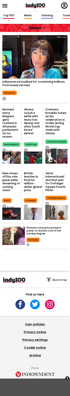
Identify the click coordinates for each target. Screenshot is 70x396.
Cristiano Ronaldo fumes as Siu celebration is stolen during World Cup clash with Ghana (55, 121)
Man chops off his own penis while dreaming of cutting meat (11, 181)
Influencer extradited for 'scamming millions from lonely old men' (33, 83)
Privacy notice (35, 332)
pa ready (30, 200)
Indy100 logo (35, 5)
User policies (35, 324)
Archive (35, 355)
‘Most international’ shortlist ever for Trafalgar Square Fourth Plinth (55, 181)
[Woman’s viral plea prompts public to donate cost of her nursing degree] (13, 235)
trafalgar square (56, 198)
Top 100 (8, 15)
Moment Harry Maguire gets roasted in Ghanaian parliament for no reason (10, 123)
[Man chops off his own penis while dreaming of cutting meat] (11, 214)
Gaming (47, 15)
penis (7, 200)
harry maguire (11, 144)
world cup (31, 144)
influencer (9, 92)
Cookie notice (35, 347)
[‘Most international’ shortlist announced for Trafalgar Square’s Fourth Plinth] (56, 212)
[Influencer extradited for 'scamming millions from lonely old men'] (35, 56)
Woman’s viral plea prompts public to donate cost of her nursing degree (43, 230)
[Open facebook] (20, 304)
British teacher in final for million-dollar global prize (33, 181)
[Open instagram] (50, 304)
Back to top (59, 280)
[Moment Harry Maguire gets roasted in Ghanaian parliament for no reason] (11, 158)
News (28, 15)
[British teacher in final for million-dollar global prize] (33, 214)
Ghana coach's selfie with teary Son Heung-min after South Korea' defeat (32, 121)
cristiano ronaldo (56, 141)
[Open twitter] (35, 304)
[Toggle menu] (6, 5)
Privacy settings (35, 340)
